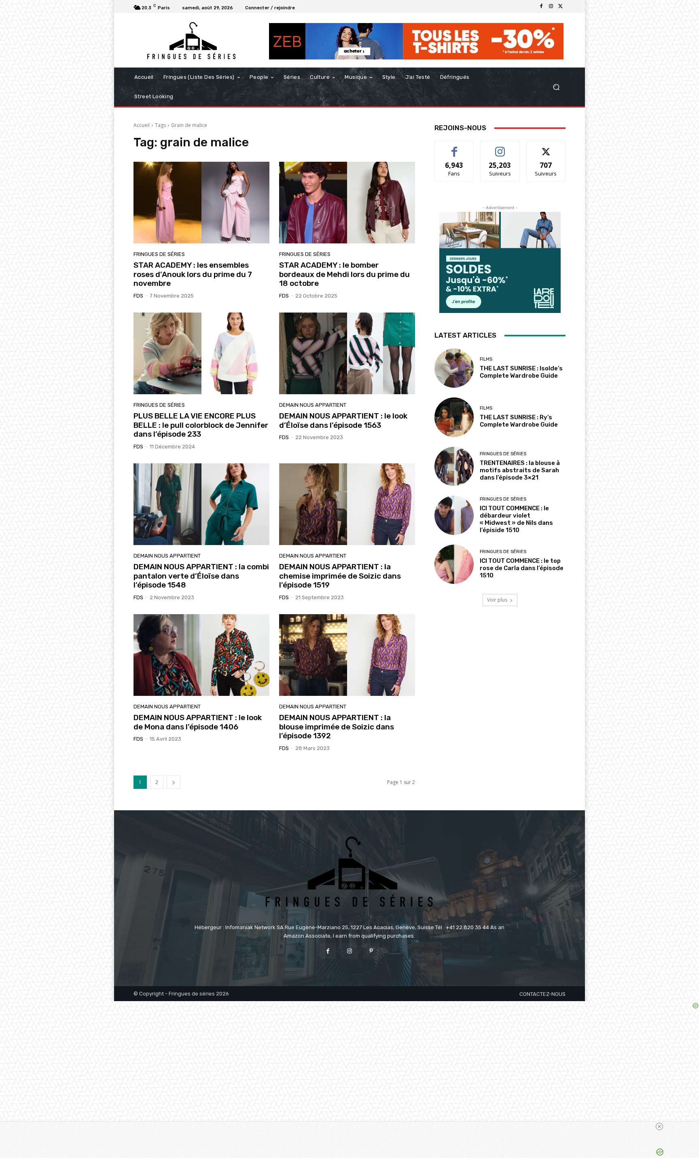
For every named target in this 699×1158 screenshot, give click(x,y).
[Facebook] (541, 6)
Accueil (141, 125)
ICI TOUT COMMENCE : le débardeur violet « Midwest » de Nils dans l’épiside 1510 (516, 519)
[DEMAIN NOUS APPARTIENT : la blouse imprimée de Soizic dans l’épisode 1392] (347, 655)
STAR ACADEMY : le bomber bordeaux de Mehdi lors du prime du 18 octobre (344, 274)
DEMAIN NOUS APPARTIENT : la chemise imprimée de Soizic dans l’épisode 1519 (340, 576)
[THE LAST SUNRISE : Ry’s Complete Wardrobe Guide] (454, 417)
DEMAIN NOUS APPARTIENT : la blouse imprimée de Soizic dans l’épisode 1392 (336, 727)
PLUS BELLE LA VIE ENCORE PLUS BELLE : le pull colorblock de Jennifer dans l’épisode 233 (200, 425)
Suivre (500, 147)
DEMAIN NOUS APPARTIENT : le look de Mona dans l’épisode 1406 (197, 722)
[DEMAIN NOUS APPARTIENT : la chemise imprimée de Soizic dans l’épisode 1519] (347, 504)
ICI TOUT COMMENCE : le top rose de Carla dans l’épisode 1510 (521, 568)
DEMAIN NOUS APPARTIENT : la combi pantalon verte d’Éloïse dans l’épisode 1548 (201, 576)
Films (486, 359)
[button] (556, 87)
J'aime (454, 147)
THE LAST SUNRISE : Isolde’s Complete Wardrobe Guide (521, 372)
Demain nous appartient (312, 405)
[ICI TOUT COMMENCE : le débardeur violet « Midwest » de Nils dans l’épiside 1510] (454, 515)
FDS (138, 296)
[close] (659, 1126)
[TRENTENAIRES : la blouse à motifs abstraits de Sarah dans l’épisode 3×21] (454, 466)
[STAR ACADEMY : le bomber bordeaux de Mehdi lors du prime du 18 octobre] (347, 202)
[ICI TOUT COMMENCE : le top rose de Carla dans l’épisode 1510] (454, 564)
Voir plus (497, 599)
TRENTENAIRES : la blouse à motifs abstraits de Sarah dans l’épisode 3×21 (520, 470)
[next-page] (173, 782)
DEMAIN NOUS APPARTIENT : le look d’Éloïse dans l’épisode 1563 (343, 420)
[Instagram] (551, 6)
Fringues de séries (159, 254)
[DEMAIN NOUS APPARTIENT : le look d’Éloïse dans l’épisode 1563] (347, 353)
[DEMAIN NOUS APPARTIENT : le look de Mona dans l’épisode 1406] (201, 655)
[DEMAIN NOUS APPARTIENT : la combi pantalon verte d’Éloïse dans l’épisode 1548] (201, 504)
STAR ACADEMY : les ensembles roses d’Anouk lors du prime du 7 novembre (192, 274)
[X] (561, 6)
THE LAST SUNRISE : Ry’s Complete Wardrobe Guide (519, 421)
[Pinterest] (371, 951)
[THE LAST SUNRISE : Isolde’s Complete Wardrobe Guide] (454, 368)
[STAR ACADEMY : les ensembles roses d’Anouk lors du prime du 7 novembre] (201, 202)
